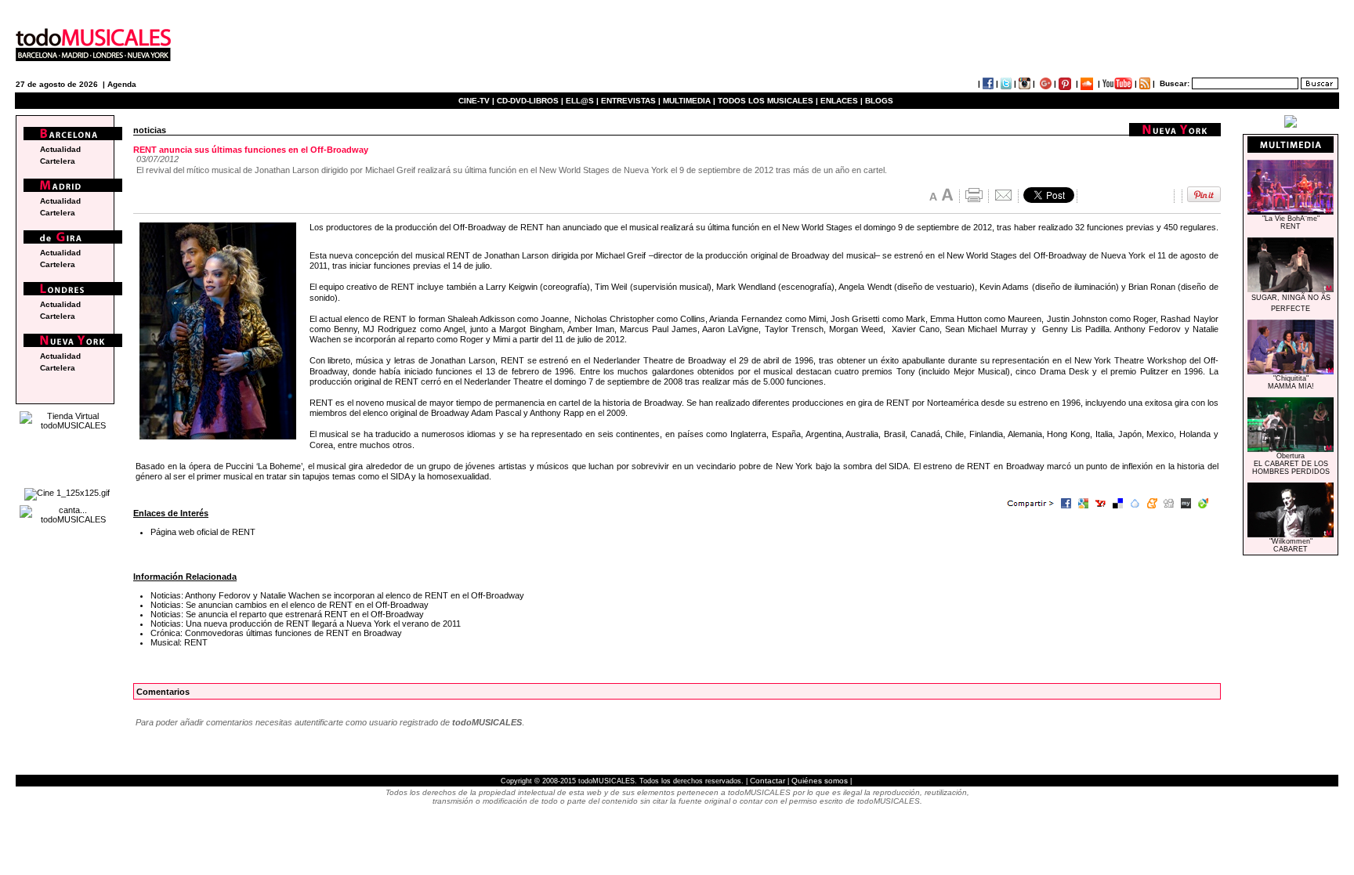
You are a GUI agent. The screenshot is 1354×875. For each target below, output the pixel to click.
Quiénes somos (819, 780)
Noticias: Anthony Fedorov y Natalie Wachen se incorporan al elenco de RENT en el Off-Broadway (337, 595)
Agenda (121, 84)
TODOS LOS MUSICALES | (768, 100)
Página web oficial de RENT (202, 532)
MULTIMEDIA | (689, 100)
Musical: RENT (179, 642)
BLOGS (879, 100)
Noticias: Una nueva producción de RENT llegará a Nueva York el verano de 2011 (305, 623)
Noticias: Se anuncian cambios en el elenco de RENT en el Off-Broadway (289, 604)
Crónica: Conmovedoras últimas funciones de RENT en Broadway (276, 633)
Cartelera (57, 161)
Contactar (767, 780)
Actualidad (60, 149)
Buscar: (1174, 83)
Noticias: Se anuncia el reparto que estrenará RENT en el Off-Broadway (287, 614)
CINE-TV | (477, 100)
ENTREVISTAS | (631, 100)
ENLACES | (841, 100)
